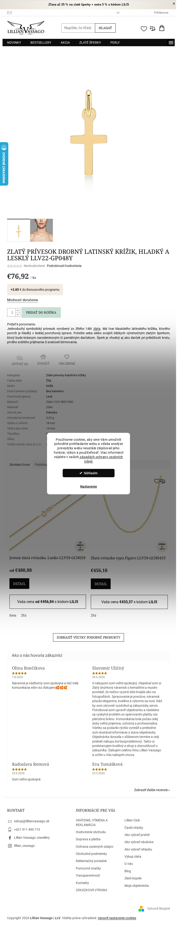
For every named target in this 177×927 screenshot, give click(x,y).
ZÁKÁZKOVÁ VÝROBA (91, 890)
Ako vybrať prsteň (137, 835)
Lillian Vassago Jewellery (32, 837)
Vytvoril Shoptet (158, 908)
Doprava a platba (88, 839)
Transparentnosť (88, 875)
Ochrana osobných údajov (94, 846)
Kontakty (82, 883)
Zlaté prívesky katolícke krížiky (66, 375)
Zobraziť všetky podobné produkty (88, 637)
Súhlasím (90, 473)
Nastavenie (88, 486)
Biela (12, 615)
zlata (96, 328)
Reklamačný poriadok (91, 861)
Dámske (51, 412)
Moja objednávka (136, 885)
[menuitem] (14, 42)
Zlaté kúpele (133, 878)
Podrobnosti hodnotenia (64, 266)
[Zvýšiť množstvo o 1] (17, 310)
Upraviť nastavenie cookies (117, 918)
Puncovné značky (88, 868)
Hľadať (105, 28)
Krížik (49, 386)
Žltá (48, 380)
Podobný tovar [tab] (45, 464)
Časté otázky (133, 827)
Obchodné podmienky (91, 854)
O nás (128, 864)
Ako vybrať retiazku (138, 849)
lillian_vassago (24, 845)
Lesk (49, 396)
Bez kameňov (55, 391)
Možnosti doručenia (22, 300)
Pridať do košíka (41, 312)
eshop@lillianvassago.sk (31, 821)
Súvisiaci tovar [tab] (19, 464)
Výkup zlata (132, 856)
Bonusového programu (43, 289)
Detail (19, 583)
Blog (127, 871)
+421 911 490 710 (27, 829)
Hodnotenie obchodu (91, 832)
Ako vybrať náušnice (138, 842)
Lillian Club (132, 820)
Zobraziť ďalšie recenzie (151, 790)
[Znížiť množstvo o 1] (17, 314)
